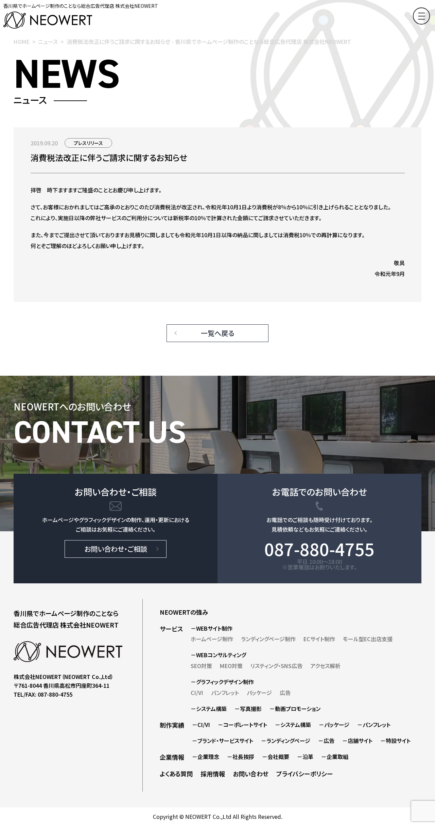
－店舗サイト (357, 740)
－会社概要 (275, 756)
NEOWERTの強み (184, 612)
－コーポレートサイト (242, 724)
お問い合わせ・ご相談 (115, 549)
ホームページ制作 (212, 639)
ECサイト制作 (319, 639)
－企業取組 (334, 756)
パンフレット (225, 693)
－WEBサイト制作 (211, 628)
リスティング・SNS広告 (276, 666)
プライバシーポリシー (304, 773)
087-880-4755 (319, 548)
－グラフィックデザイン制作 (222, 682)
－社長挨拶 (240, 756)
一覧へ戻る (217, 333)
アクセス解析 (325, 666)
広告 (285, 693)
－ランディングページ (285, 740)
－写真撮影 (248, 708)
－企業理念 (205, 756)
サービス (171, 628)
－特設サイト (395, 740)
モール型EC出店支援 (368, 639)
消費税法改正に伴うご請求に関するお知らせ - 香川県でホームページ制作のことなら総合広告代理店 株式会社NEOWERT (209, 41)
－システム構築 (209, 708)
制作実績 (172, 724)
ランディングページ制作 (268, 639)
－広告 (326, 740)
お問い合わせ (250, 773)
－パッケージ (334, 724)
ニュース (48, 41)
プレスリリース (88, 143)
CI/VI (197, 693)
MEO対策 (231, 666)
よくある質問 (176, 773)
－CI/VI (201, 724)
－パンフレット (373, 724)
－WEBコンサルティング (218, 655)
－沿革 (305, 756)
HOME (22, 41)
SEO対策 (201, 666)
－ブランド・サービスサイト (222, 740)
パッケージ (259, 693)
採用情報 (213, 773)
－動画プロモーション (294, 708)
